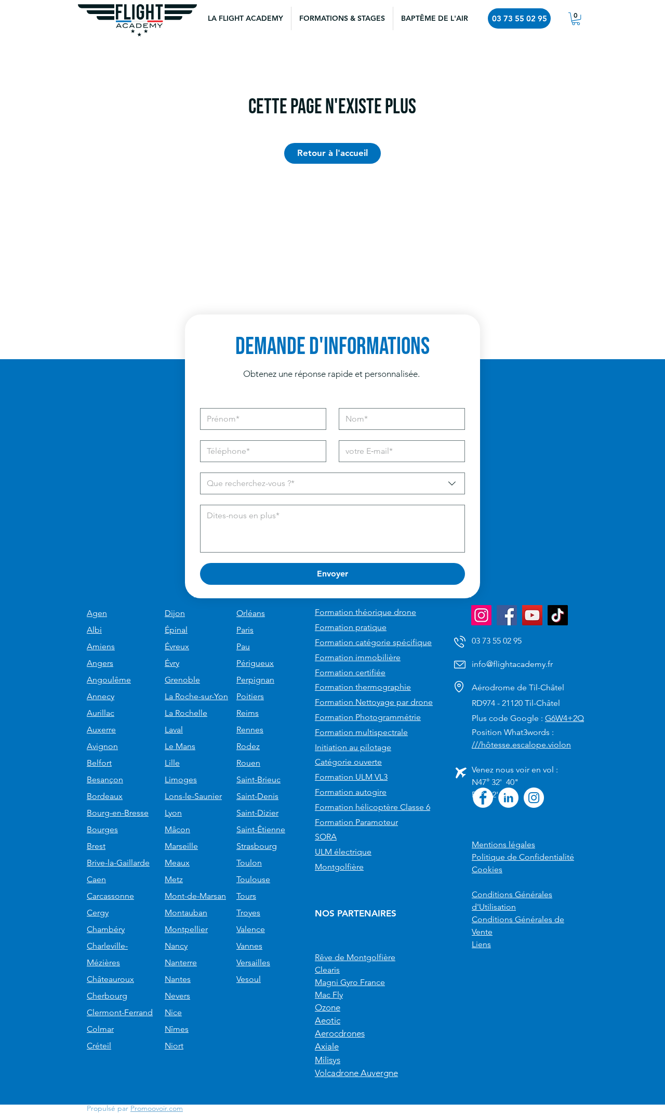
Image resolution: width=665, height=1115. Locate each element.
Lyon (173, 813)
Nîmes (177, 1029)
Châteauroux (110, 979)
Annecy (100, 696)
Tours (246, 896)
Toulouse (253, 879)
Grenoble (182, 680)
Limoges (181, 779)
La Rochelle (186, 713)
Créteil (99, 1046)
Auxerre (101, 729)
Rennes (249, 729)
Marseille (181, 846)
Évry (172, 663)
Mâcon (177, 829)
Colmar (100, 1029)
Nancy (176, 946)
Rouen (248, 763)
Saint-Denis (257, 796)
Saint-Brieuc (258, 779)
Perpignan (255, 680)
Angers (100, 663)
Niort (174, 1046)
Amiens (101, 646)
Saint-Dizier (257, 813)
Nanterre (181, 962)
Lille (172, 763)
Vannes (249, 946)
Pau (243, 646)
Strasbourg (256, 846)
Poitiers (250, 696)
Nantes (178, 979)
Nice (173, 1012)
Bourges (102, 829)
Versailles (253, 962)
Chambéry (106, 929)
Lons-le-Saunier (193, 796)
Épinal (176, 630)
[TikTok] (558, 615)
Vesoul (248, 979)
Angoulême (109, 680)
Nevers (177, 996)
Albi (94, 630)
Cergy (98, 912)
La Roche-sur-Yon (196, 696)
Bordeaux (105, 796)
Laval (174, 729)
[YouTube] (532, 615)
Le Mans (180, 746)
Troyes (248, 912)
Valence (250, 929)
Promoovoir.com (156, 1108)
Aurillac (100, 713)
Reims (247, 713)
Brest (96, 846)
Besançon (105, 779)
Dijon (175, 613)
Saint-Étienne (260, 829)
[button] (342, 18)
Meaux (177, 863)
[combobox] (332, 483)
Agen (97, 613)
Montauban (186, 912)
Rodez (248, 746)
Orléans (250, 613)
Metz (174, 879)
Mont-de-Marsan (195, 896)
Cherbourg (107, 996)
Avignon (102, 746)
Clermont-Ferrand (120, 1012)
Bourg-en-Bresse (118, 813)
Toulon (249, 863)
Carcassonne (110, 896)
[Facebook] (507, 615)
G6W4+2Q (564, 718)
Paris (245, 630)
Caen (96, 879)
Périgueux (255, 663)
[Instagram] (481, 615)
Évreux (177, 646)
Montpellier (186, 929)
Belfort (99, 763)
